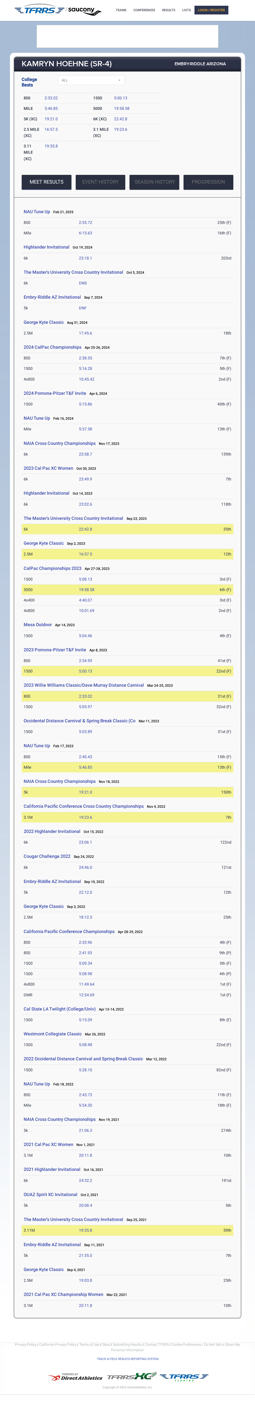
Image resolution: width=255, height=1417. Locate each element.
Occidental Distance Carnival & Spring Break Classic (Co (79, 720)
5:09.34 (85, 963)
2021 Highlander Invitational (52, 1169)
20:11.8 (85, 1155)
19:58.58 (121, 108)
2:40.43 (85, 756)
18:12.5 (85, 917)
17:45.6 (85, 333)
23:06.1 (85, 842)
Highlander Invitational (46, 247)
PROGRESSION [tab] (208, 182)
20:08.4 (85, 1205)
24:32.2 (85, 1180)
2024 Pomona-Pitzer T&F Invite (55, 393)
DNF (83, 308)
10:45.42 (86, 379)
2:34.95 (85, 660)
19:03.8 (85, 1280)
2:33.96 (85, 942)
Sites (106, 1345)
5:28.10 (85, 1070)
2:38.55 (85, 358)
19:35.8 (51, 146)
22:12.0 (85, 892)
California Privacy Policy (57, 1345)
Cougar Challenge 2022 (47, 856)
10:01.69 (86, 610)
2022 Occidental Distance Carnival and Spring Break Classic (83, 1058)
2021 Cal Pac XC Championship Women (63, 1294)
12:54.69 (86, 995)
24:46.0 (85, 867)
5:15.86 (85, 404)
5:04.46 (85, 635)
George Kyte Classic (44, 322)
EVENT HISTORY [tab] (100, 182)
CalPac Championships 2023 (52, 568)
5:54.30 (85, 1105)
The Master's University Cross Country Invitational (73, 272)
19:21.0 (51, 119)
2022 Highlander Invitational (52, 831)
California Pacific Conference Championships (69, 931)
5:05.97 (85, 706)
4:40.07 (85, 600)
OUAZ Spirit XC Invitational (50, 1194)
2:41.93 (85, 952)
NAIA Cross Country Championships (60, 443)
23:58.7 (85, 454)
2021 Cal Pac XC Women (49, 1144)
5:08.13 (85, 579)
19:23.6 (120, 129)
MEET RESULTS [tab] (47, 182)
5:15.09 (85, 1019)
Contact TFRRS (157, 1345)
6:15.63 (85, 233)
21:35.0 (85, 1255)
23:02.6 (85, 504)
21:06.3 (85, 1130)
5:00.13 (120, 98)
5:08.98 (85, 973)
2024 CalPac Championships (52, 347)
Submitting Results (127, 1345)
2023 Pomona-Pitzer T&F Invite (55, 649)
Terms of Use (89, 1345)
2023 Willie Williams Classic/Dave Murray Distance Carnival (84, 685)
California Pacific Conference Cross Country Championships (84, 806)
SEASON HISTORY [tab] (155, 182)
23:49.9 (85, 479)
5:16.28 (85, 368)
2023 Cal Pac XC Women (48, 468)
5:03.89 (85, 731)
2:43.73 (85, 1094)
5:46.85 (51, 108)
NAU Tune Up (37, 211)
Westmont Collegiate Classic (53, 1033)
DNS (83, 283)
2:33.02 (51, 98)
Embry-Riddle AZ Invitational (52, 297)
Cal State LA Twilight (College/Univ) (60, 1009)
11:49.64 (86, 984)
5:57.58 (85, 429)
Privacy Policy (25, 1345)
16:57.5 (51, 129)
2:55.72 (85, 222)
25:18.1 (85, 258)
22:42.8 (120, 119)
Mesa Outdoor (38, 624)
